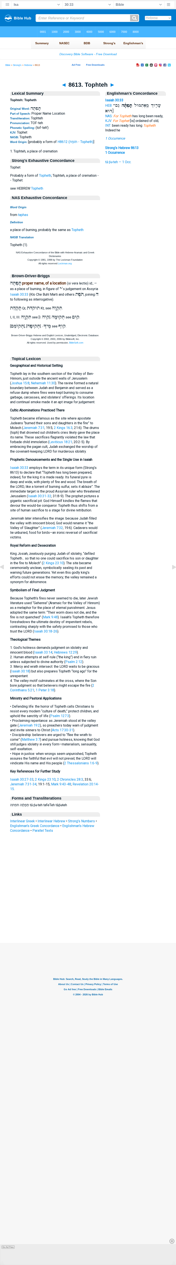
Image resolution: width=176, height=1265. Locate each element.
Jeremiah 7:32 (52, 528)
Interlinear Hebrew (51, 821)
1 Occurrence (115, 138)
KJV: (108, 121)
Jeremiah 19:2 (29, 725)
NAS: (108, 116)
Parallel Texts (42, 831)
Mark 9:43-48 (61, 784)
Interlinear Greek (22, 821)
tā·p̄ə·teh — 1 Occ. (118, 162)
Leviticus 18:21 (60, 442)
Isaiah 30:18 (20, 671)
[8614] (170, 577)
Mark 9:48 (50, 617)
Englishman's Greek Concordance (34, 826)
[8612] (5, 577)
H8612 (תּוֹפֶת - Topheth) (75, 142)
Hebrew (28, 65)
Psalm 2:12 (73, 662)
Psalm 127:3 (59, 716)
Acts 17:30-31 (62, 730)
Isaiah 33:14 (43, 652)
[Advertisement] (88, 916)
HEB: (108, 105)
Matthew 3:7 (31, 739)
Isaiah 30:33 (19, 294)
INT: (108, 125)
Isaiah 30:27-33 (21, 779)
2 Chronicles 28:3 (70, 779)
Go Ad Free (8, 1247)
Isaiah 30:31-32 (39, 496)
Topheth (45, 175)
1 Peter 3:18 (45, 690)
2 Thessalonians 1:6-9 (80, 763)
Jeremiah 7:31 (33, 428)
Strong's (17, 65)
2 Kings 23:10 (53, 563)
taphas (23, 215)
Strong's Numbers (81, 821)
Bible (7, 65)
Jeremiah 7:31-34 (23, 784)
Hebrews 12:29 (65, 652)
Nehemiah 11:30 (43, 383)
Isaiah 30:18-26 (45, 631)
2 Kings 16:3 (63, 428)
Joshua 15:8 (20, 383)
